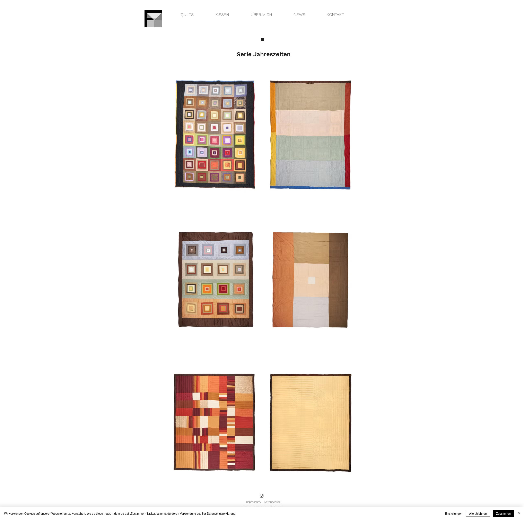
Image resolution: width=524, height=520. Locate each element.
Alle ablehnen (478, 513)
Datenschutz (272, 501)
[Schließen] (519, 513)
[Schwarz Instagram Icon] (261, 495)
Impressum (255, 501)
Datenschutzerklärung (221, 513)
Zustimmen (503, 513)
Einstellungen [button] (453, 513)
